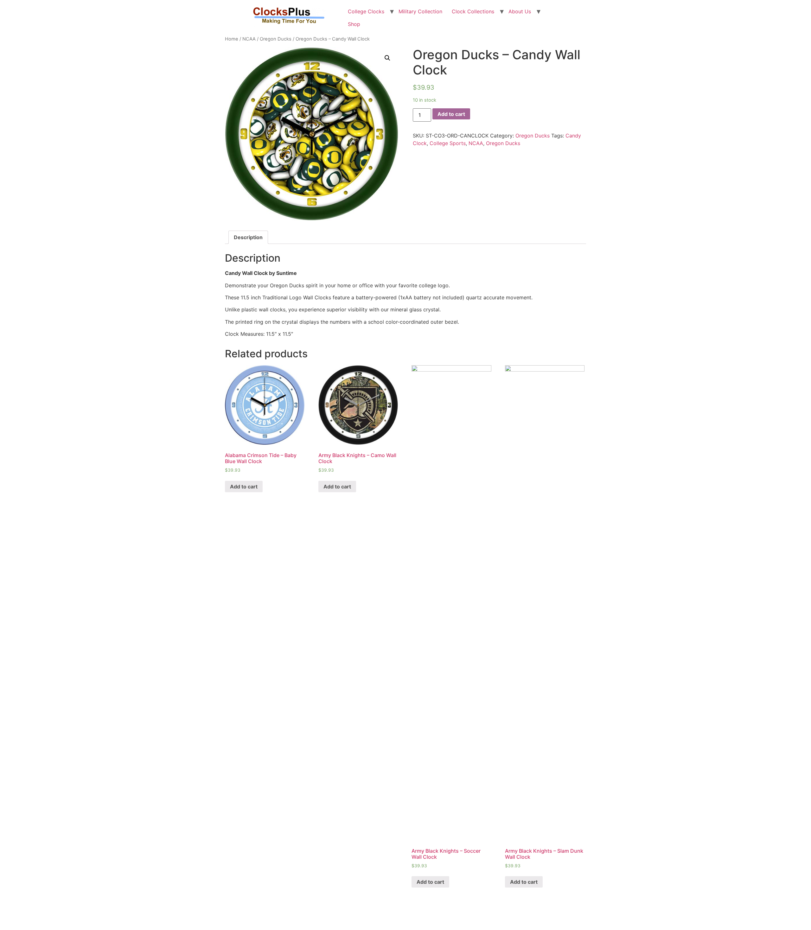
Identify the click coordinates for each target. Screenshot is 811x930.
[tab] (248, 237)
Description (248, 237)
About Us (519, 11)
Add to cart (451, 114)
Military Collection (420, 11)
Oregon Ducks (275, 39)
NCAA (249, 39)
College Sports (448, 143)
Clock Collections (473, 11)
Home (231, 39)
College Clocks (366, 11)
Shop (354, 24)
